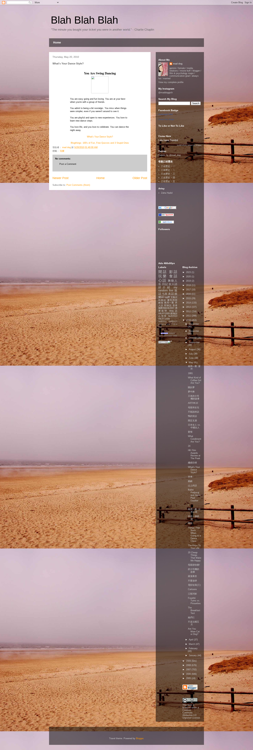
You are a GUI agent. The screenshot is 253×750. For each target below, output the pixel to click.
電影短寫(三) (194, 585)
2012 (189, 311)
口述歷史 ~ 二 (168, 170)
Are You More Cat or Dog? (194, 631)
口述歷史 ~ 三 (168, 174)
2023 (189, 272)
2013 (189, 307)
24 (189, 446)
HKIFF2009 (164, 313)
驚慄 (190, 432)
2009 (189, 661)
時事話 (162, 300)
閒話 (162, 272)
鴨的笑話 (192, 416)
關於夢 (191, 387)
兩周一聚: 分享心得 (194, 510)
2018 (189, 285)
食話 (173, 276)
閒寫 (190, 523)
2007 (189, 669)
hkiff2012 (173, 321)
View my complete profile (170, 82)
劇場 (160, 302)
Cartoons (192, 589)
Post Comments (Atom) (78, 185)
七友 (165, 293)
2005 (189, 678)
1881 (190, 373)
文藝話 (174, 297)
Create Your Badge (166, 119)
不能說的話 (193, 411)
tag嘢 (167, 297)
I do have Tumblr (168, 140)
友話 (171, 293)
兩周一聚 (169, 302)
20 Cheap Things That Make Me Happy (194, 556)
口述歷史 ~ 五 (168, 181)
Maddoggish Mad (165, 114)
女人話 (173, 284)
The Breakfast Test (194, 610)
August (193, 349)
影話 (173, 272)
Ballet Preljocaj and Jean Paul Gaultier (194, 495)
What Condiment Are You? (194, 439)
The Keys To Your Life (194, 546)
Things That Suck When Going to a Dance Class (194, 534)
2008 (189, 665)
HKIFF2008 (164, 319)
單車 (190, 476)
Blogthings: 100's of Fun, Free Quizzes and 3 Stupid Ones (100, 143)
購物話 (173, 313)
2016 (189, 294)
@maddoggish (165, 92)
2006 (189, 674)
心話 (162, 280)
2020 (189, 276)
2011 (189, 315)
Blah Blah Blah (84, 20)
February (193, 648)
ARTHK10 (193, 403)
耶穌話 (168, 305)
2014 (189, 302)
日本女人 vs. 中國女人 (194, 426)
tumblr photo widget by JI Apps (189, 145)
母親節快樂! (194, 565)
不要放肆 (192, 580)
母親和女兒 (193, 407)
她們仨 (191, 617)
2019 (189, 281)
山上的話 (192, 485)
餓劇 (190, 481)
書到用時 (172, 300)
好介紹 (164, 287)
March (192, 644)
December (194, 324)
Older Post (140, 178)
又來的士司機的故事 (193, 397)
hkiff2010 (172, 316)
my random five (167, 289)
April (191, 639)
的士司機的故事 (193, 570)
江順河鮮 (192, 593)
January (193, 655)
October (193, 338)
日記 (165, 284)
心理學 (162, 316)
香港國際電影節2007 (167, 306)
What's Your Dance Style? (100, 136)
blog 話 (173, 310)
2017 (189, 289)
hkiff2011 (162, 321)
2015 (189, 298)
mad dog (177, 63)
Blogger (139, 738)
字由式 (174, 324)
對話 (160, 327)
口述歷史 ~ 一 (168, 166)
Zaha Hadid (166, 193)
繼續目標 (192, 462)
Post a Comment (67, 164)
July (191, 353)
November (194, 331)
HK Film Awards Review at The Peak (194, 454)
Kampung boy (164, 324)
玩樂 (62, 151)
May (191, 362)
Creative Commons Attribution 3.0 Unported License (191, 714)
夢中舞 (191, 391)
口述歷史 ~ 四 (168, 177)
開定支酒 (192, 420)
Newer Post (60, 178)
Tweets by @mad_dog (169, 155)
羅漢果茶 (192, 576)
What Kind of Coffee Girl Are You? (194, 380)
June (191, 358)
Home (57, 42)
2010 (189, 320)
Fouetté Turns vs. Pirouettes (194, 601)
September (194, 342)
